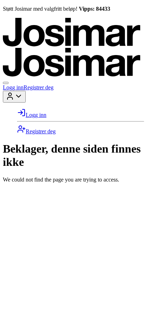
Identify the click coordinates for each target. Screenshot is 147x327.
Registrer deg (39, 87)
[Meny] (6, 83)
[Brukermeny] (14, 97)
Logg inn (13, 87)
